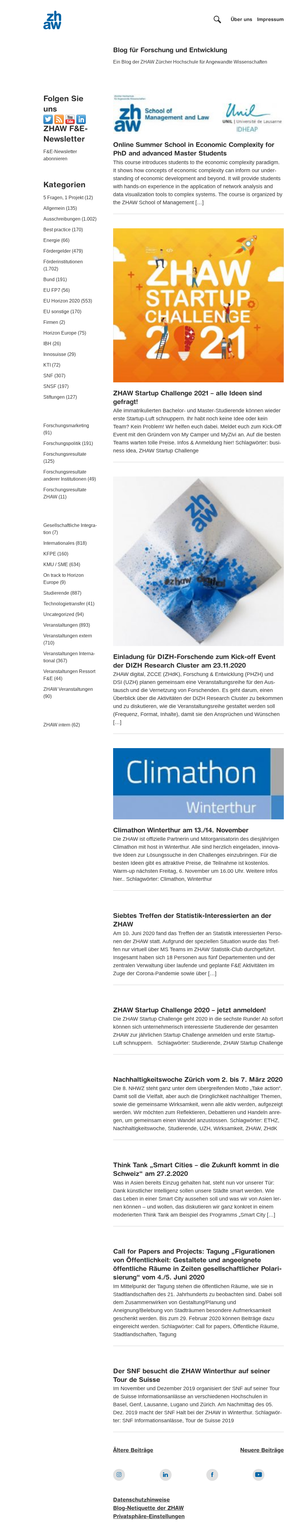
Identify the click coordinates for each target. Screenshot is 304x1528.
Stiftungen (54, 397)
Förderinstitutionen (63, 261)
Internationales (59, 543)
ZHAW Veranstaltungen (68, 689)
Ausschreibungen (61, 218)
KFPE (49, 553)
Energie (51, 240)
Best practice (57, 229)
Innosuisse (54, 354)
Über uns (241, 20)
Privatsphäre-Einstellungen (149, 1516)
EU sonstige (56, 311)
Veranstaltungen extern (67, 635)
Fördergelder (57, 251)
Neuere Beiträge (262, 1450)
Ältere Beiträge (133, 1450)
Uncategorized (58, 614)
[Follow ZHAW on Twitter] (48, 118)
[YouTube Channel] (70, 118)
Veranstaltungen (60, 625)
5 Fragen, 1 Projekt (63, 197)
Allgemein (54, 208)
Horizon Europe (60, 332)
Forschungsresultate (64, 454)
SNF (48, 375)
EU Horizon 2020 (61, 300)
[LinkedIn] (81, 118)
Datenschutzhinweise (141, 1500)
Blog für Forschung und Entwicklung (170, 50)
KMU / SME (55, 564)
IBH (47, 343)
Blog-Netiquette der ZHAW (148, 1508)
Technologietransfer (64, 603)
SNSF (49, 386)
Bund (49, 279)
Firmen (50, 322)
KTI (47, 365)
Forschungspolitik (62, 443)
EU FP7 (51, 290)
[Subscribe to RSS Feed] (59, 118)
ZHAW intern (56, 724)
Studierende (56, 593)
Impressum (270, 20)
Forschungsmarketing (66, 425)
